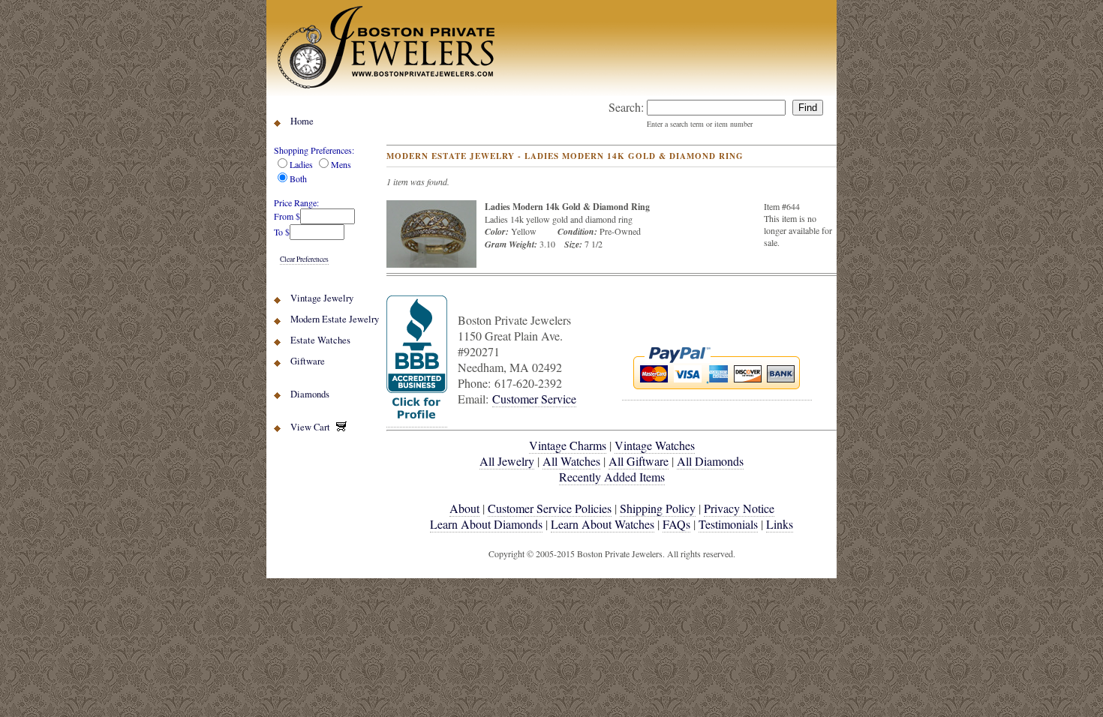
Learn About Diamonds (486, 524)
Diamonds (309, 394)
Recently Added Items (612, 476)
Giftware (307, 361)
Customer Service (534, 398)
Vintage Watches (655, 445)
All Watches (571, 461)
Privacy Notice (739, 508)
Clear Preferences (304, 259)
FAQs (676, 524)
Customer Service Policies (550, 508)
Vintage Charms (567, 445)
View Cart (313, 427)
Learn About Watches (602, 524)
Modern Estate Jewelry (334, 319)
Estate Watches (320, 340)
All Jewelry (506, 461)
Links (779, 524)
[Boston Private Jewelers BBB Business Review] (416, 419)
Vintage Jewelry (321, 298)
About (464, 508)
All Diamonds (710, 461)
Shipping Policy (658, 508)
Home (302, 121)
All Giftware (639, 461)
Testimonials (728, 524)
